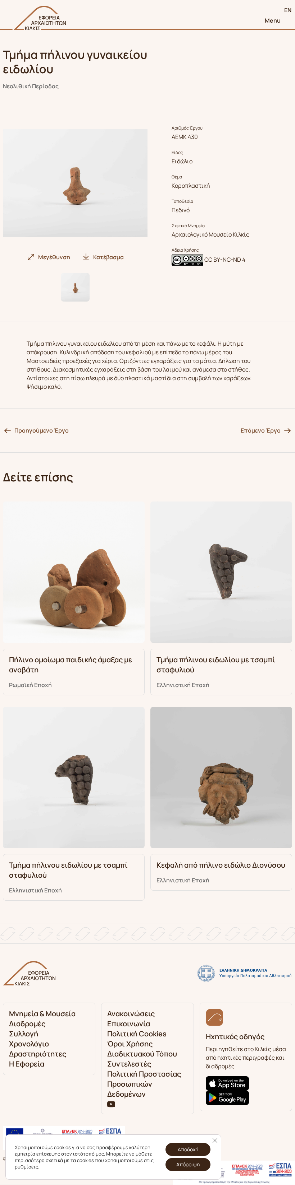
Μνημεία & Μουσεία (42, 1013)
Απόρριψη (188, 1164)
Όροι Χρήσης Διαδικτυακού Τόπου (142, 1049)
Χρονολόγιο (29, 1044)
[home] (39, 18)
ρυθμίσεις (26, 1166)
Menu (273, 20)
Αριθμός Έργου (187, 128)
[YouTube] (111, 1103)
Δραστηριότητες (37, 1054)
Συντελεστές (129, 1064)
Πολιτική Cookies (137, 1034)
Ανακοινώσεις (131, 1013)
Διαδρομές (27, 1023)
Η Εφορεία (26, 1064)
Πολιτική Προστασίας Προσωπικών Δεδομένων (144, 1084)
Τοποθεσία (182, 201)
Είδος (177, 152)
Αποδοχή (188, 1149)
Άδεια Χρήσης (185, 250)
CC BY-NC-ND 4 (224, 259)
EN (287, 10)
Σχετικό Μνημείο (188, 226)
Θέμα (177, 177)
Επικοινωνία (128, 1023)
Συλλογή (23, 1034)
